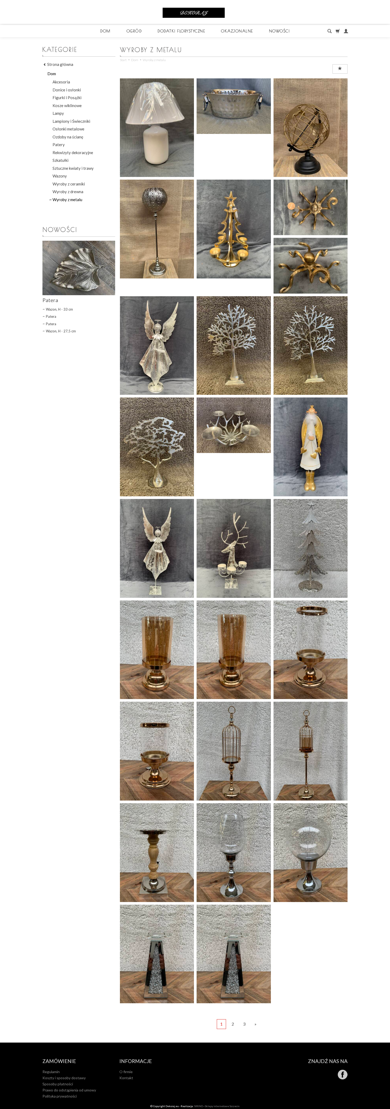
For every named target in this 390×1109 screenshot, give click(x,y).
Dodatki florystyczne (181, 31)
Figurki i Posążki (67, 97)
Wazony (60, 175)
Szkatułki (60, 160)
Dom (105, 31)
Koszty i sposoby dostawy (64, 1078)
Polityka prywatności (59, 1096)
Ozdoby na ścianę (68, 136)
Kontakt (126, 1078)
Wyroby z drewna (68, 191)
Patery (59, 144)
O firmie (126, 1071)
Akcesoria (61, 81)
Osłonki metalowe (68, 128)
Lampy (58, 113)
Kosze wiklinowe (67, 105)
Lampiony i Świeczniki (71, 121)
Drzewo (233, 294)
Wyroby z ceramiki (69, 183)
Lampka (157, 77)
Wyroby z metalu (67, 199)
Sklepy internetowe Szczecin (222, 1106)
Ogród (134, 31)
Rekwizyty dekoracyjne (73, 152)
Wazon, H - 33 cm (59, 309)
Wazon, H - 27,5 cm (61, 331)
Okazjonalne (237, 31)
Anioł (310, 396)
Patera (50, 300)
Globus (310, 77)
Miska (233, 77)
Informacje (135, 1061)
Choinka (310, 497)
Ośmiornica (310, 178)
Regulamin (51, 1071)
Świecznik (157, 178)
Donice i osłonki (67, 89)
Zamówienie (59, 1061)
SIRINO (198, 1106)
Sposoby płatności (57, 1084)
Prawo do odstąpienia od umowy (69, 1090)
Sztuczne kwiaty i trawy (73, 168)
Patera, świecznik (234, 396)
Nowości (279, 31)
